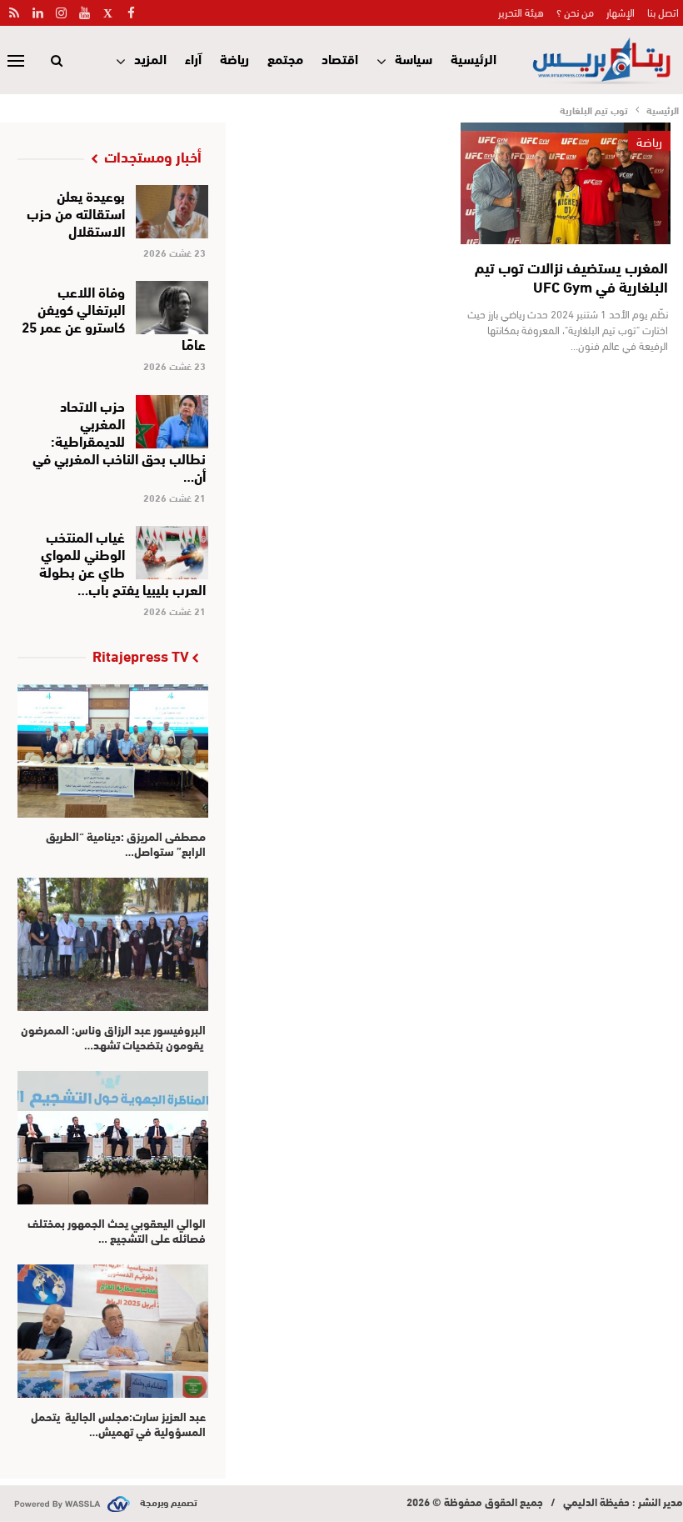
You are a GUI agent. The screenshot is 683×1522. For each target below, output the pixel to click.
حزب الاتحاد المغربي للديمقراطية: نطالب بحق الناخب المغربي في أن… (119, 440)
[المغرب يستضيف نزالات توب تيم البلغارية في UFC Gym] (566, 183)
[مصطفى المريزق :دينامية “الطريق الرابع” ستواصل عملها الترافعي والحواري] (112, 751)
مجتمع (285, 58)
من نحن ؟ (575, 12)
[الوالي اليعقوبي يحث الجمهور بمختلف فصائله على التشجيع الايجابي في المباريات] (112, 1137)
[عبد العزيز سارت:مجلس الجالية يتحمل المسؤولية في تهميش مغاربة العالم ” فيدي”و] (112, 1331)
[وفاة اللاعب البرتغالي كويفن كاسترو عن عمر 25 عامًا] (172, 307)
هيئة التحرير (521, 12)
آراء (193, 58)
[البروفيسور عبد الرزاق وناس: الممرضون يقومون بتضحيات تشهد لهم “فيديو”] (112, 944)
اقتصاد (340, 58)
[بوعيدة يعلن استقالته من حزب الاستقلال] (172, 211)
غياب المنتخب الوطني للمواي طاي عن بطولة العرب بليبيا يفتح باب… (122, 562)
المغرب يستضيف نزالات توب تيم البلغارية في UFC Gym (571, 276)
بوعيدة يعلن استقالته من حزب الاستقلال (76, 212)
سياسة (413, 58)
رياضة (234, 58)
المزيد (150, 58)
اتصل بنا (663, 12)
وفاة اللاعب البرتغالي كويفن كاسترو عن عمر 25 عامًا (114, 317)
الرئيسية (473, 58)
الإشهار (620, 12)
